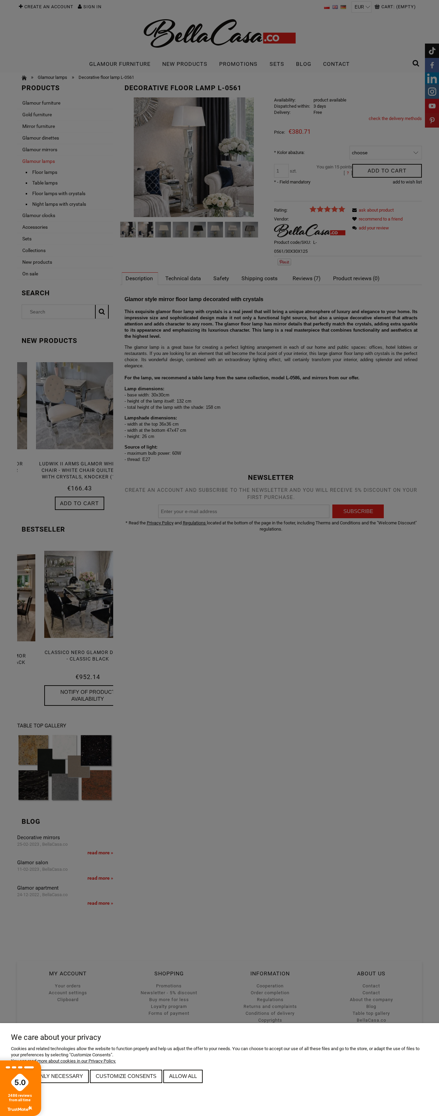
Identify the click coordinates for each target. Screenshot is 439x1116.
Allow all (183, 1076)
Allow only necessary (50, 1076)
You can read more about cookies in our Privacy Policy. (63, 1061)
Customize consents (126, 1076)
